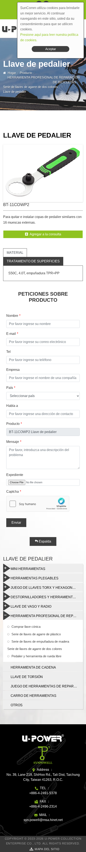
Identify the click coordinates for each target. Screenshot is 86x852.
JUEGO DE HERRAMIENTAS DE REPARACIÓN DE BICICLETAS (47, 686)
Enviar (16, 522)
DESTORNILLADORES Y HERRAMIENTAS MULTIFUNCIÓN (47, 597)
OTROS (17, 705)
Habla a (12, 405)
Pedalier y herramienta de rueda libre (36, 656)
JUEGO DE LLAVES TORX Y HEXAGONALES (46, 587)
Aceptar (50, 49)
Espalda (44, 541)
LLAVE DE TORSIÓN (27, 677)
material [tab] (15, 252)
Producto (26, 73)
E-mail (11, 333)
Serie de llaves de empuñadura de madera (40, 641)
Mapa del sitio (47, 849)
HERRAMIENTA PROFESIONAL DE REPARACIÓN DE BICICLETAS (47, 616)
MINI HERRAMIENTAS (28, 569)
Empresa (13, 369)
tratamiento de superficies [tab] (33, 261)
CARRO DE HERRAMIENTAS (33, 695)
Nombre (12, 315)
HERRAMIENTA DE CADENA (33, 667)
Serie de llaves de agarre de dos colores (30, 87)
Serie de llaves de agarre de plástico (36, 634)
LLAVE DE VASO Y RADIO (31, 606)
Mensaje (12, 441)
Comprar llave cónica (25, 626)
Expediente (14, 475)
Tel (8, 351)
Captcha (12, 491)
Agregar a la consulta (45, 234)
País (9, 387)
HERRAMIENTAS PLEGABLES (34, 578)
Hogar (12, 73)
